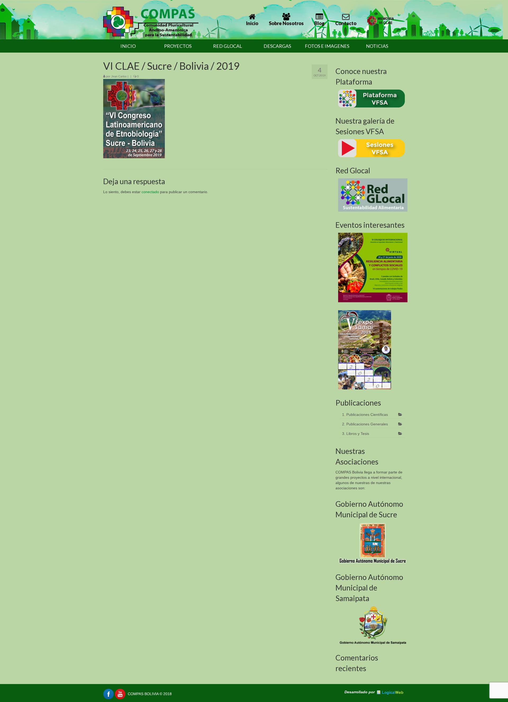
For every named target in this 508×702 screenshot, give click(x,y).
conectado (150, 192)
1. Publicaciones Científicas (365, 414)
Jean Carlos (119, 76)
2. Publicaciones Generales (365, 424)
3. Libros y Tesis (355, 433)
